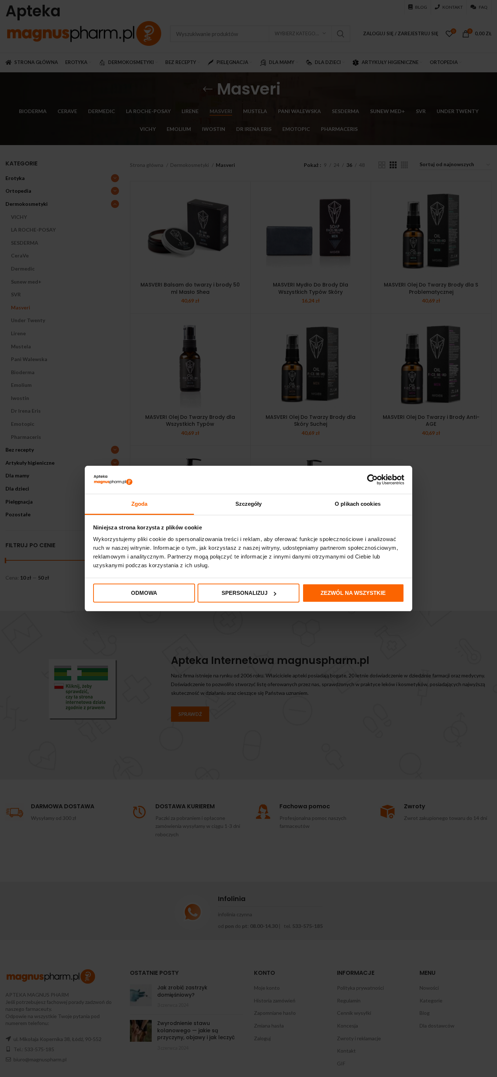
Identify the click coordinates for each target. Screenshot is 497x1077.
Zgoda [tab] (139, 504)
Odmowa (144, 593)
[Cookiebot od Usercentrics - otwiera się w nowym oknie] (372, 479)
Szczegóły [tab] (248, 504)
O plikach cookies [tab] (358, 504)
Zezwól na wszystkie (353, 593)
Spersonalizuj (244, 593)
